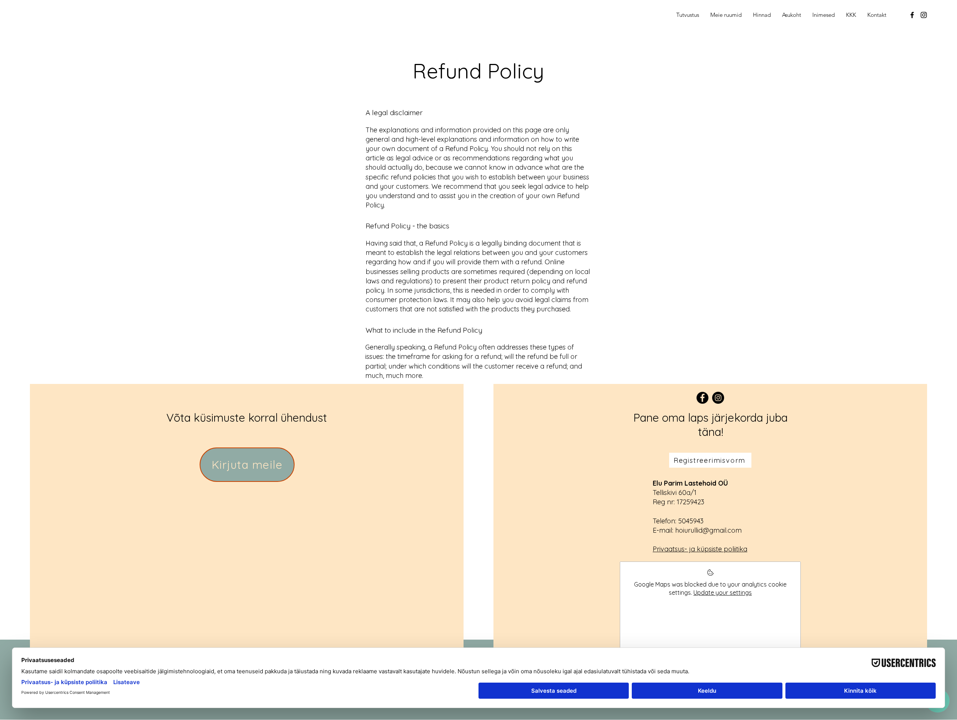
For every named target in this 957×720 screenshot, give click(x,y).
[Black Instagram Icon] (924, 15)
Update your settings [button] (722, 592)
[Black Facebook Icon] (912, 15)
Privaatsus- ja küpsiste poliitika (700, 549)
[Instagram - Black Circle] (718, 398)
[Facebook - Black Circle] (702, 398)
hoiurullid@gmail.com (708, 530)
